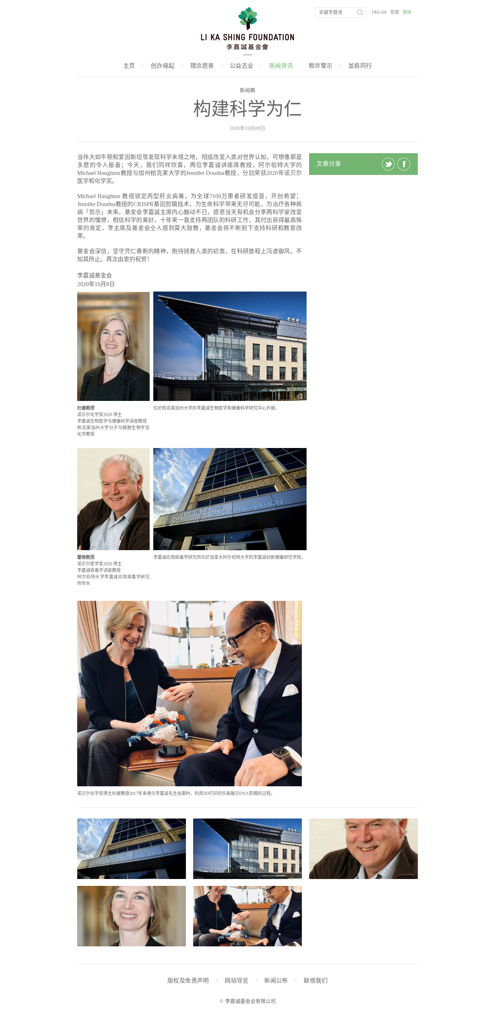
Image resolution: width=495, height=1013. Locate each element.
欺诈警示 (325, 66)
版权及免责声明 (192, 981)
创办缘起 (167, 66)
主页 (133, 66)
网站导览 (241, 981)
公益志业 (246, 66)
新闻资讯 (285, 66)
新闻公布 (280, 981)
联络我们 (316, 981)
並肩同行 (360, 66)
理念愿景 (206, 66)
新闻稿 (247, 90)
